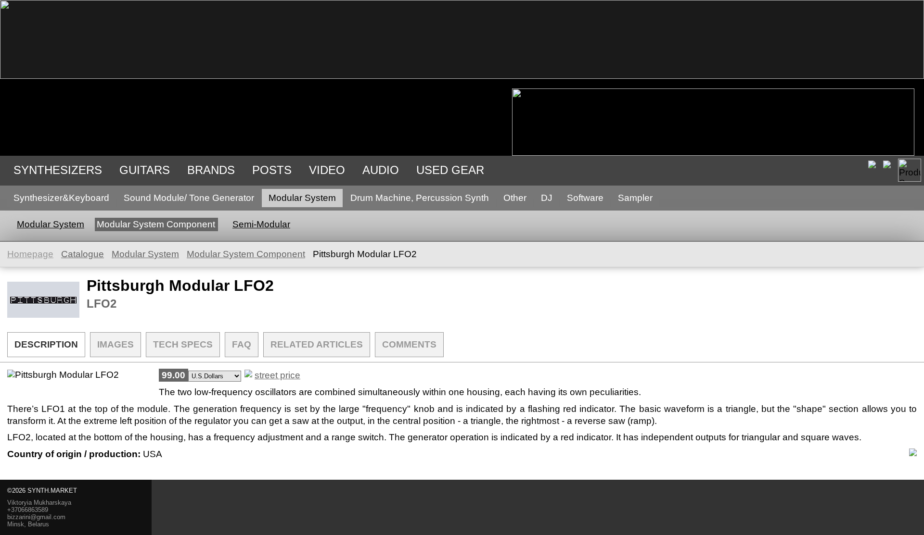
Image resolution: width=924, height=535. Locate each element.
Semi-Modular (261, 224)
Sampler (635, 198)
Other (514, 198)
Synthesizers (57, 169)
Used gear (450, 169)
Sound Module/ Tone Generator (189, 198)
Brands (211, 169)
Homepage (30, 254)
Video (327, 169)
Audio (380, 169)
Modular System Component (156, 224)
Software (585, 198)
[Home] (462, 76)
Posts (272, 169)
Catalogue (82, 254)
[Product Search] (909, 170)
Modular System (302, 198)
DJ (546, 198)
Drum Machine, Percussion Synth (419, 198)
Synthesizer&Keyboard (61, 198)
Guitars (144, 169)
